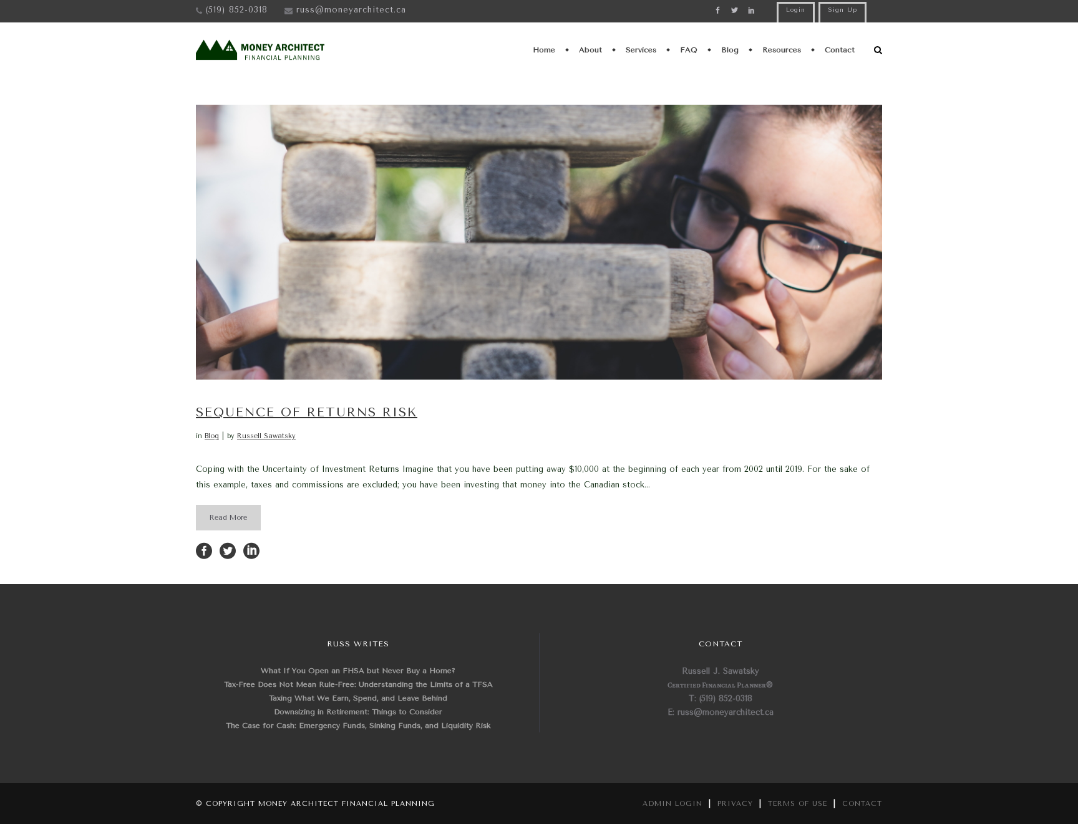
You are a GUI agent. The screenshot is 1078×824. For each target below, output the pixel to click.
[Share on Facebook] (204, 550)
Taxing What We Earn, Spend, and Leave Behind (358, 698)
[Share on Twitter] (228, 550)
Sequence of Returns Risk (306, 412)
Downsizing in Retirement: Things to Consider (358, 711)
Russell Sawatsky (266, 436)
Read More (228, 518)
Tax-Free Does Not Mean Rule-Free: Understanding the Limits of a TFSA (358, 684)
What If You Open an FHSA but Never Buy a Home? (358, 670)
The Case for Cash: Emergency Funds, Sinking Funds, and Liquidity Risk (358, 725)
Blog (212, 436)
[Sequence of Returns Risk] (539, 242)
